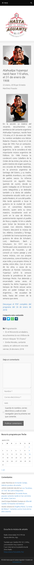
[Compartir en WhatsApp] (12, 318)
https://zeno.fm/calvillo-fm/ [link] (14, 552)
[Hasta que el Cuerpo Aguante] (17, 25)
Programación (11, 328)
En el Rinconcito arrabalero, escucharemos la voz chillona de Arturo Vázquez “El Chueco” (16, 335)
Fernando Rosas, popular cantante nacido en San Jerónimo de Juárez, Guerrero (16, 496)
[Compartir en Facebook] (4, 318)
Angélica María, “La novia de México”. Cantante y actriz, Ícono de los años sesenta (16, 509)
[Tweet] (8, 318)
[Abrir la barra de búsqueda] (31, 3)
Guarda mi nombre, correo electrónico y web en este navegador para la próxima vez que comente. (17, 412)
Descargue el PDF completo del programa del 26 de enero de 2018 (17, 307)
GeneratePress (17, 562)
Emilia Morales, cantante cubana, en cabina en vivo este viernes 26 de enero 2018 (15, 345)
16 (29, 454)
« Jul (3, 470)
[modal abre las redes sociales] (16, 318)
